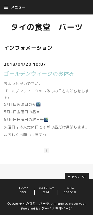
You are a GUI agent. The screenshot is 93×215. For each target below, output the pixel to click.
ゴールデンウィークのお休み (39, 73)
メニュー (18, 7)
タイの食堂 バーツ (47, 27)
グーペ (46, 208)
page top (78, 176)
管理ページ (63, 208)
